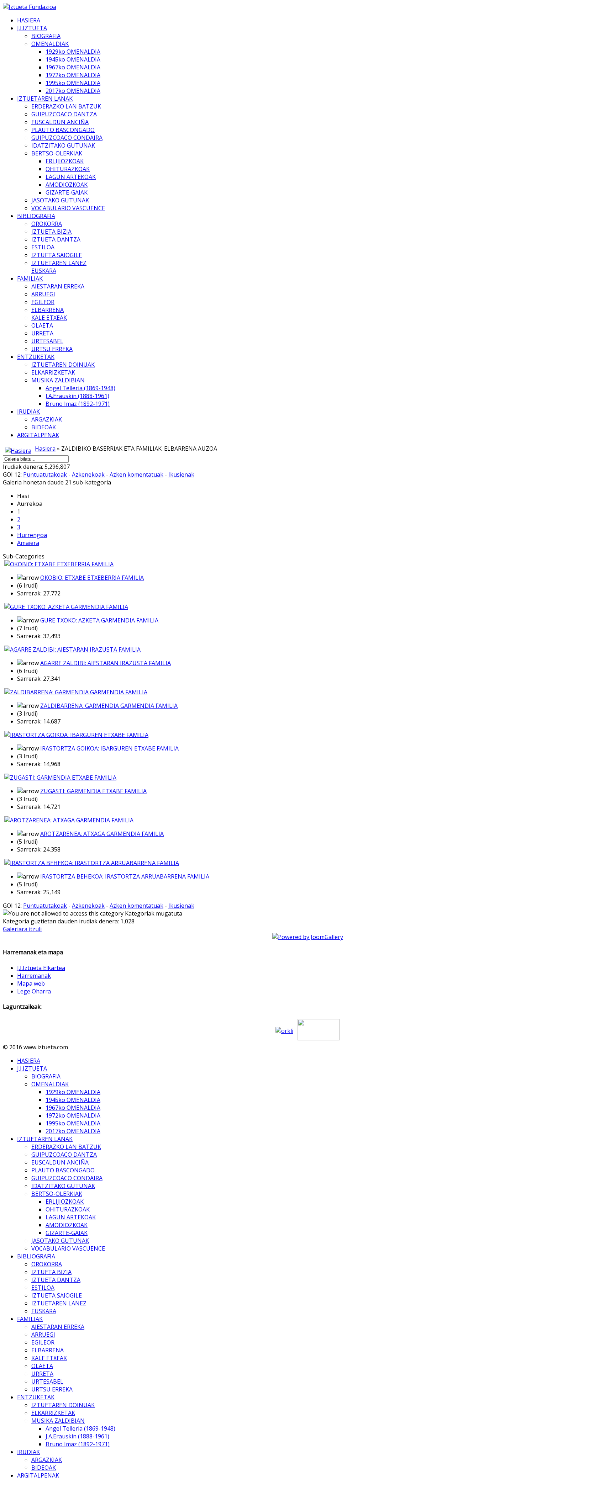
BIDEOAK (43, 427)
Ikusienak (181, 474)
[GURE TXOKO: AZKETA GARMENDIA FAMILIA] (66, 607)
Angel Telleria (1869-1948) (80, 388)
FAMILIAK (30, 278)
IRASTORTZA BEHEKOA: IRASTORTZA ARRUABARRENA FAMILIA (124, 876)
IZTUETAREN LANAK (45, 98)
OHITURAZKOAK (68, 169)
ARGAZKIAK (46, 419)
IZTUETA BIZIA (51, 231)
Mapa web (31, 983)
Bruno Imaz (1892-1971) (78, 404)
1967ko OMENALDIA (73, 67)
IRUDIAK (28, 411)
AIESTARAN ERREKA (57, 286)
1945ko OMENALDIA (73, 59)
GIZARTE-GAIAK (67, 192)
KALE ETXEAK (49, 318)
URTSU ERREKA (52, 349)
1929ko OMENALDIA (73, 51)
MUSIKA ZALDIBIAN (58, 380)
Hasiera (45, 448)
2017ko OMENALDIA (73, 91)
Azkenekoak (88, 474)
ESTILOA (42, 247)
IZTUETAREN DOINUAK (63, 364)
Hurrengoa (32, 535)
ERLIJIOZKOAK (65, 161)
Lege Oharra (34, 991)
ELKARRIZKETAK (53, 372)
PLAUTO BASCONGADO (63, 130)
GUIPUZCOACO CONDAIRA (66, 138)
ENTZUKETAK (35, 357)
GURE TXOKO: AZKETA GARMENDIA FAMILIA (99, 620)
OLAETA (42, 325)
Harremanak (34, 976)
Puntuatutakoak (45, 474)
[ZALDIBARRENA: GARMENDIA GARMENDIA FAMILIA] (76, 692)
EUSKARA (43, 271)
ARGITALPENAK (38, 435)
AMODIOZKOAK (67, 185)
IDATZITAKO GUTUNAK (63, 145)
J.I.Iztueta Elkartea (41, 968)
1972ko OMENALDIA (73, 75)
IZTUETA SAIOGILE (56, 255)
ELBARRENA (47, 310)
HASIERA (28, 20)
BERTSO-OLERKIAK (56, 153)
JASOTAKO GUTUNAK (60, 200)
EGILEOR (42, 302)
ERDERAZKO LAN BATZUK (66, 106)
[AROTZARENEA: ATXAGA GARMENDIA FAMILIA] (69, 820)
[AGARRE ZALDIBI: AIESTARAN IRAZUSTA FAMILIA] (72, 649)
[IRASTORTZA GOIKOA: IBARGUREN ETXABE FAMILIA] (76, 735)
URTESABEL (47, 341)
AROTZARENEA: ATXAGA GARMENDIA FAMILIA (102, 834)
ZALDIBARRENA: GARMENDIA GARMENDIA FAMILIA (109, 706)
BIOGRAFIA (46, 36)
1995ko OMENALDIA (73, 83)
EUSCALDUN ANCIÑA (60, 122)
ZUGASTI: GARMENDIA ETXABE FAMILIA (93, 791)
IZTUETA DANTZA (55, 239)
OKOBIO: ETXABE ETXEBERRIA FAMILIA (92, 578)
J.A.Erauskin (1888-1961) (77, 396)
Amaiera (28, 543)
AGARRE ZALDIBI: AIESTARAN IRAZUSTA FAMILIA (105, 663)
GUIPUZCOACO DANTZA (64, 114)
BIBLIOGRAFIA (36, 216)
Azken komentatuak (136, 474)
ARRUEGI (43, 294)
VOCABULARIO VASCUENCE (68, 208)
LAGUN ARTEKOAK (71, 177)
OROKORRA (46, 224)
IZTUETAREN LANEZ (58, 263)
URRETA (42, 333)
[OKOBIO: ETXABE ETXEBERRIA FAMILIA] (59, 564)
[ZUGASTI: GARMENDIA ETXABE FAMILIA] (60, 777)
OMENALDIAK (50, 44)
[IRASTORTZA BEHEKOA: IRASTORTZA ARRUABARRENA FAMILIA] (91, 863)
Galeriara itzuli (22, 929)
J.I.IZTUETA (32, 28)
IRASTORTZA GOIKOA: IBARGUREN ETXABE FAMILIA (109, 748)
